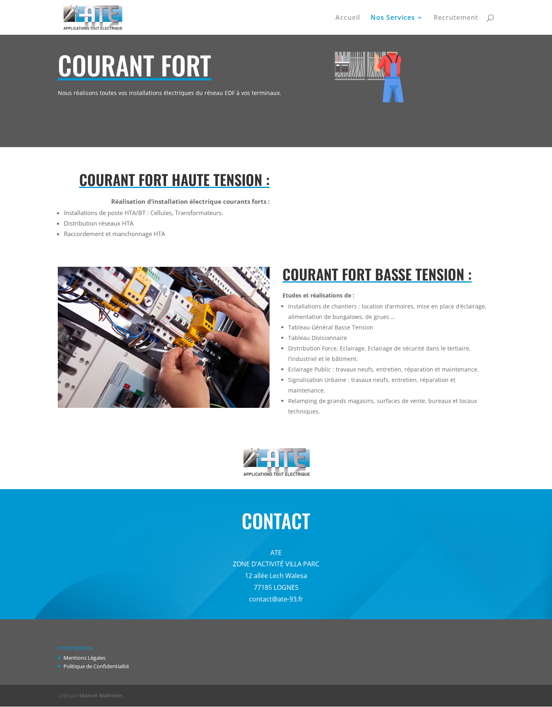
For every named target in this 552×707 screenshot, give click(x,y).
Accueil (347, 18)
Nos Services (393, 18)
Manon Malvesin (100, 695)
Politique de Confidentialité (96, 666)
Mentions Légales (84, 657)
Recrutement (456, 18)
